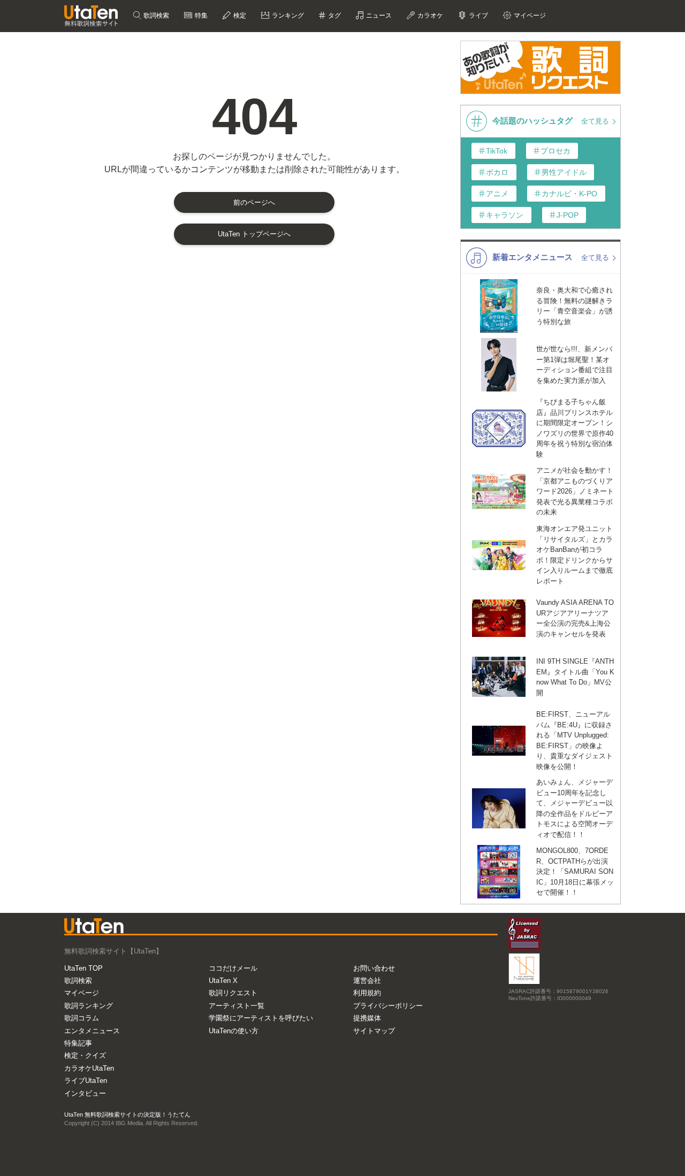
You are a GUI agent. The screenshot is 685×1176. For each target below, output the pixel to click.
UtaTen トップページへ (254, 234)
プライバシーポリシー (388, 1006)
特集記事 (78, 1043)
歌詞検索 (155, 15)
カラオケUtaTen (89, 1068)
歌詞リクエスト (233, 993)
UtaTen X (223, 981)
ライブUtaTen (85, 1081)
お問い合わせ (374, 968)
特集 (200, 15)
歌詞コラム (81, 1018)
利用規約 (367, 993)
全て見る (596, 121)
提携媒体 (367, 1018)
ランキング (287, 15)
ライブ (477, 15)
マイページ (81, 993)
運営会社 (367, 981)
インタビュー (85, 1093)
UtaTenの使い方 (233, 1031)
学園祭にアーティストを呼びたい (261, 1018)
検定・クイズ (85, 1055)
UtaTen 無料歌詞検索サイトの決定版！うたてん (127, 1114)
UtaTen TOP (83, 968)
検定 (239, 15)
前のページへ (254, 202)
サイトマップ (374, 1031)
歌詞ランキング (88, 1006)
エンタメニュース (92, 1031)
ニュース (378, 15)
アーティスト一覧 (236, 1006)
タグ (333, 15)
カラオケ (429, 15)
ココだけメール (233, 968)
